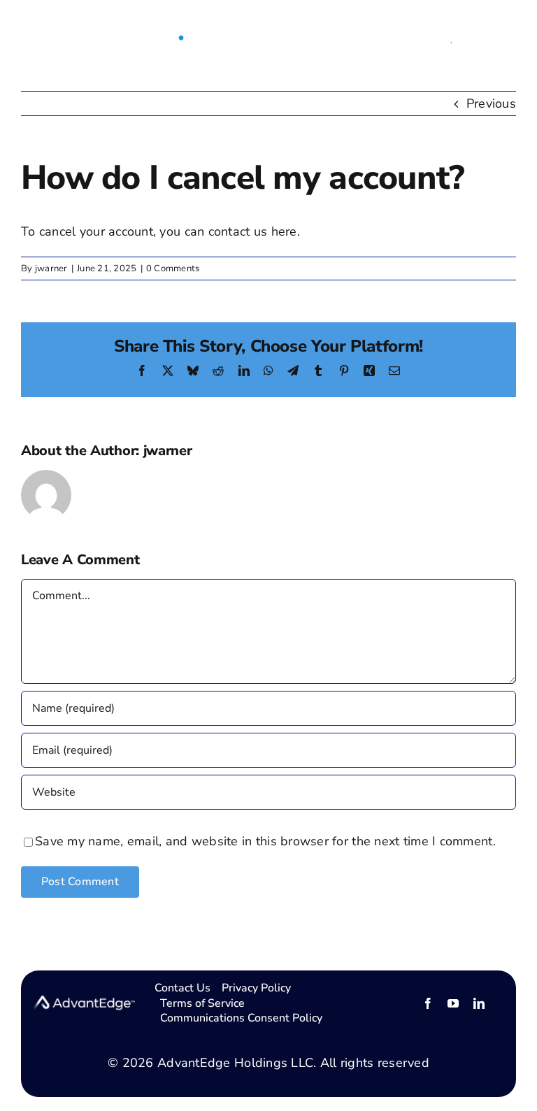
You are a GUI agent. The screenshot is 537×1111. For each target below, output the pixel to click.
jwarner (51, 268)
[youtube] (453, 1003)
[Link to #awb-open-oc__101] (30, 36)
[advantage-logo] (263, 25)
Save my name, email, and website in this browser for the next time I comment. (265, 841)
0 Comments (173, 268)
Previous (491, 103)
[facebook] (428, 1003)
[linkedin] (479, 1003)
